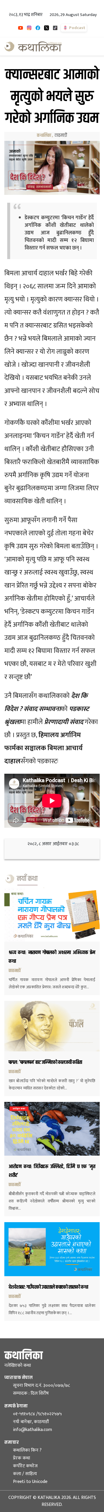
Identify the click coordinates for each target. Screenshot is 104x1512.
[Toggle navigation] (91, 46)
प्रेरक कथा (21, 1458)
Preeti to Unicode (30, 1482)
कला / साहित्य (25, 1474)
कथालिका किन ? (27, 1450)
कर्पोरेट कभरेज (25, 1466)
